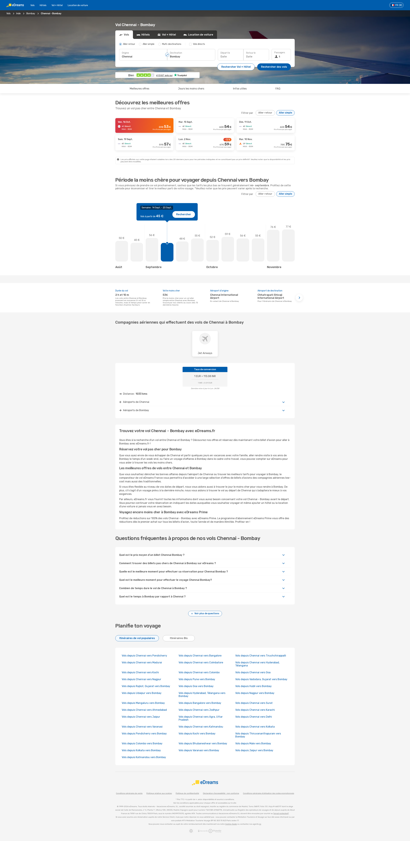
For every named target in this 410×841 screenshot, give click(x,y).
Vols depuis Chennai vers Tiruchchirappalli (260, 655)
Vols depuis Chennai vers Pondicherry (144, 655)
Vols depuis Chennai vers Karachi (255, 709)
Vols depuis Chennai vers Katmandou (201, 726)
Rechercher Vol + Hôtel (236, 66)
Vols (32, 5)
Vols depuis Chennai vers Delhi (253, 716)
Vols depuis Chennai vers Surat (254, 702)
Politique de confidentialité (187, 793)
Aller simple (285, 112)
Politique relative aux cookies (159, 793)
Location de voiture (78, 5)
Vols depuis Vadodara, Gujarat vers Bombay (261, 679)
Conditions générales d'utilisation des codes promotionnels (268, 793)
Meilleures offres (139, 88)
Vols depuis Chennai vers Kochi (140, 672)
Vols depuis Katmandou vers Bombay (144, 757)
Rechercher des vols (274, 66)
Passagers (279, 52)
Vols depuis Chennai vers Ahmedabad (144, 709)
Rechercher (183, 214)
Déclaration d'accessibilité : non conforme (221, 793)
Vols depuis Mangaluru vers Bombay (143, 702)
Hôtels (43, 5)
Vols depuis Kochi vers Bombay (197, 733)
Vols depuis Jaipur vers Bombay (254, 750)
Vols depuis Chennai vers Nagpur (141, 679)
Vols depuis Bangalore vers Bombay (200, 702)
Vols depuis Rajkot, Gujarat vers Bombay (146, 686)
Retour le (251, 53)
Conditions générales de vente (129, 793)
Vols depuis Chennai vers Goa (253, 672)
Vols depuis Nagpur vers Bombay (254, 693)
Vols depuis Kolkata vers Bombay (141, 750)
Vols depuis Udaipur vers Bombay (141, 693)
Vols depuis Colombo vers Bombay (142, 743)
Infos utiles (240, 88)
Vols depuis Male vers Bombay (253, 743)
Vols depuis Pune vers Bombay (197, 679)
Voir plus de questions (206, 613)
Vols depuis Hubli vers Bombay (253, 686)
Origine (125, 53)
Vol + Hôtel (57, 5)
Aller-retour (265, 112)
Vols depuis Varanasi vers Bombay (199, 750)
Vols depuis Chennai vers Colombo (199, 672)
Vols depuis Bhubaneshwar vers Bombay (203, 743)
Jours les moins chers (191, 88)
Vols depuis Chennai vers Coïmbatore (201, 662)
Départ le (225, 53)
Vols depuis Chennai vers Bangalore (200, 655)
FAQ (277, 88)
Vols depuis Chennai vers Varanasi (142, 726)
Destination (176, 53)
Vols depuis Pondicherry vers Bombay (144, 733)
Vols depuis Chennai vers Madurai (142, 662)
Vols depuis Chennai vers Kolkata (255, 726)
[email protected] (281, 814)
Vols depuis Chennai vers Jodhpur (199, 709)
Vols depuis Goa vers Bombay (196, 686)
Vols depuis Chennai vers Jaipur (141, 716)
